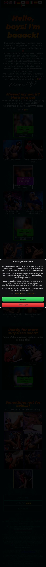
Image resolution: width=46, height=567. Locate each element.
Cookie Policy (31, 294)
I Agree (23, 299)
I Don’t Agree (23, 305)
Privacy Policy (19, 294)
